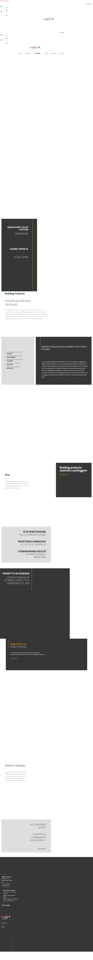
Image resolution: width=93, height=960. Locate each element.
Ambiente (54, 53)
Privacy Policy (4, 919)
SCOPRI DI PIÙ (64, 475)
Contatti (62, 53)
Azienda (28, 53)
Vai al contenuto (4, 1)
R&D (46, 53)
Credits (3, 927)
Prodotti (37, 53)
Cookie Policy (4, 923)
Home (21, 53)
